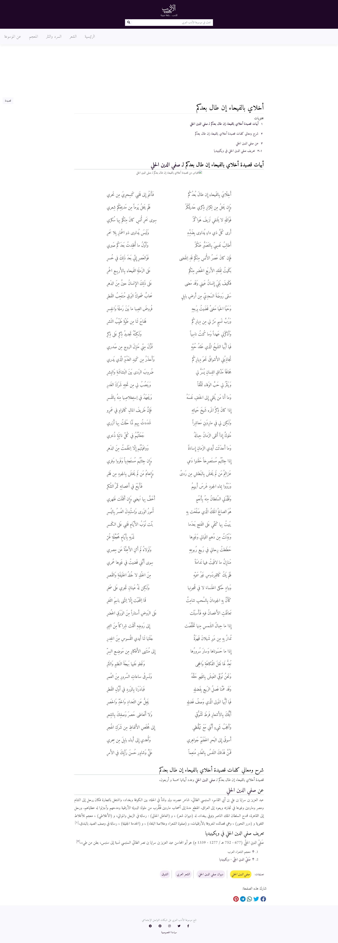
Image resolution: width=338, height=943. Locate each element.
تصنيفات (259, 874)
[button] (188, 926)
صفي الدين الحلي (165, 165)
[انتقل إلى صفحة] (128, 22)
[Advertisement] (169, 71)
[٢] (78, 841)
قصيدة (8, 100)
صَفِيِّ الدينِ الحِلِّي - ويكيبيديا (235, 859)
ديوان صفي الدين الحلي (210, 874)
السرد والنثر (53, 36)
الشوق (165, 874)
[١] (77, 822)
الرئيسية (90, 36)
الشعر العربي (183, 874)
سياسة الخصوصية (169, 932)
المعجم (33, 36)
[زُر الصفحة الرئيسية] (169, 10)
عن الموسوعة (12, 36)
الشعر (73, 36)
